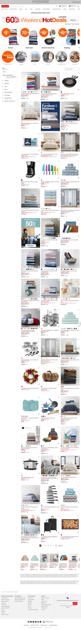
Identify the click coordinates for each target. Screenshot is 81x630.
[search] (57, 6)
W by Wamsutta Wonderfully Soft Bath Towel (50, 211)
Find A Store (30, 597)
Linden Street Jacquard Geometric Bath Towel (70, 181)
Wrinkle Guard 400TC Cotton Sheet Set (29, 447)
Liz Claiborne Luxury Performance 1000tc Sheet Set (49, 240)
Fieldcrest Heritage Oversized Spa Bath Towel (70, 359)
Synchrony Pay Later (5, 607)
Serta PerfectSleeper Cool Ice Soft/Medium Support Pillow (29, 155)
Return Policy (4, 604)
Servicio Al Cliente (5, 614)
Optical (29, 606)
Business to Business (45, 597)
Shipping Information (5, 606)
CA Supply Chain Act (43, 625)
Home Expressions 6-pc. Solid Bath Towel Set (70, 330)
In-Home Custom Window (33, 609)
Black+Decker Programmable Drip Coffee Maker (29, 182)
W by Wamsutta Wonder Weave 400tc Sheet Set (30, 211)
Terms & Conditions (33, 627)
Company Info (44, 601)
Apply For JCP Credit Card (20, 599)
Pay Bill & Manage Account (20, 597)
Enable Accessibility (76, 2)
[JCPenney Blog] (40, 622)
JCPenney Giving (44, 606)
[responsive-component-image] (10, 37)
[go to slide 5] (42, 3)
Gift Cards (3, 611)
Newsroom (43, 602)
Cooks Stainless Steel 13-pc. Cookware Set (29, 359)
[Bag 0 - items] (78, 6)
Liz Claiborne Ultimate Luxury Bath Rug (69, 270)
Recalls (2, 609)
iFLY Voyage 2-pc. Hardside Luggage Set (49, 536)
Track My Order (4, 597)
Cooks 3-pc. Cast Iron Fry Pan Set (67, 93)
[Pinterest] (36, 622)
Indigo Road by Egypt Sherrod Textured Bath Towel (70, 389)
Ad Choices (39, 627)
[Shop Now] (40, 20)
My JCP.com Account (5, 599)
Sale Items (16, 591)
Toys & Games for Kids (11, 591)
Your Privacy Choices (33, 625)
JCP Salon (30, 602)
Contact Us (3, 602)
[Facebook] (33, 622)
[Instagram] (31, 622)
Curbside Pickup (31, 599)
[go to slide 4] (41, 3)
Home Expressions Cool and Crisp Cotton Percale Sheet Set (49, 271)
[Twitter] (29, 622)
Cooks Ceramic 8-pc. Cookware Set (48, 418)
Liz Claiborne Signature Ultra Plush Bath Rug (70, 447)
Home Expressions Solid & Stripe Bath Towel (30, 93)
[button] (50, 116)
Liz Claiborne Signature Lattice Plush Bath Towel (69, 507)
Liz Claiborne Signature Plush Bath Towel (49, 300)
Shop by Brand (44, 607)
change (15, 76)
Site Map (43, 609)
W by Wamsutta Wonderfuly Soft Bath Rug (69, 301)
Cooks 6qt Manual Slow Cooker (27, 477)
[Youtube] (38, 622)
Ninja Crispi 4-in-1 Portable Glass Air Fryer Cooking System (49, 448)
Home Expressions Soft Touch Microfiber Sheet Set (29, 271)
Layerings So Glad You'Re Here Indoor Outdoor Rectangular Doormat (69, 537)
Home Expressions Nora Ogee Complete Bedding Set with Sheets (69, 418)
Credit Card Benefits (19, 601)
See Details (67, 607)
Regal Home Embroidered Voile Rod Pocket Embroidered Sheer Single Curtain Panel (69, 155)
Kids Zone (30, 607)
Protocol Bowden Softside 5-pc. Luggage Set (50, 330)
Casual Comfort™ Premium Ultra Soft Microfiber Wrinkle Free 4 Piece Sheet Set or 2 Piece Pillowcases (30, 537)
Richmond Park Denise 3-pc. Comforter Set (30, 123)
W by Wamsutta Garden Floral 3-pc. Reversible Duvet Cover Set (49, 155)
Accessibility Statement (53, 625)
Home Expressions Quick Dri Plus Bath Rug (69, 239)
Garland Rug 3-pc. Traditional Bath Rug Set (30, 418)
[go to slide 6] (43, 3)
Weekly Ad (30, 601)
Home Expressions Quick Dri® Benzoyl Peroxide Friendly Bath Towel (49, 94)
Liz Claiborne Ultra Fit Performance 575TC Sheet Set (69, 124)
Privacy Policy (26, 625)
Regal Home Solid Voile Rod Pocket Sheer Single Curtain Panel (49, 360)
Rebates (3, 612)
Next (60, 545)
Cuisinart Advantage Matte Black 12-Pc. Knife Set (50, 507)
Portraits (29, 604)
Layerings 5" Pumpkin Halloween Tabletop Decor (49, 389)
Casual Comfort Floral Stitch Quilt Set (68, 477)
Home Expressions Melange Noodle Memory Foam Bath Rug (30, 301)
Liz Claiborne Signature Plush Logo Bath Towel (29, 507)
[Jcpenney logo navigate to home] (5, 6)
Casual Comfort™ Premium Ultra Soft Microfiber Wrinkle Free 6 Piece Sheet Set (49, 478)
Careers (42, 599)
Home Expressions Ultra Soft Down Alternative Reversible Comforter (28, 331)
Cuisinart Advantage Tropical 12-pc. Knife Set (50, 181)
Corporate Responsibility (46, 604)
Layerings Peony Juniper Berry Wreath (30, 388)
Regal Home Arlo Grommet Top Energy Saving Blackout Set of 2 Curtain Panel (70, 211)
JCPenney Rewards (5, 601)
